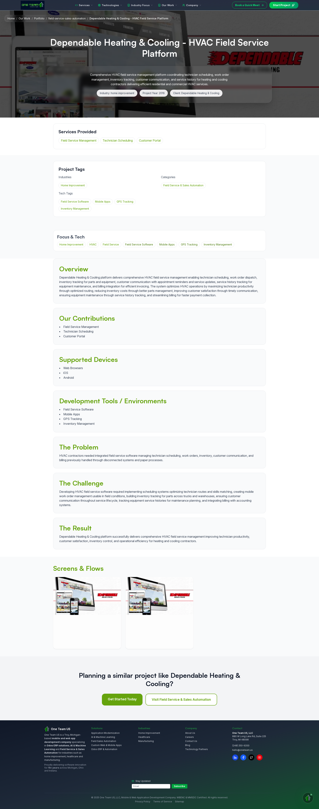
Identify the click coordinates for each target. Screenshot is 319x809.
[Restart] (176, 353)
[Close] (183, 353)
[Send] (180, 453)
